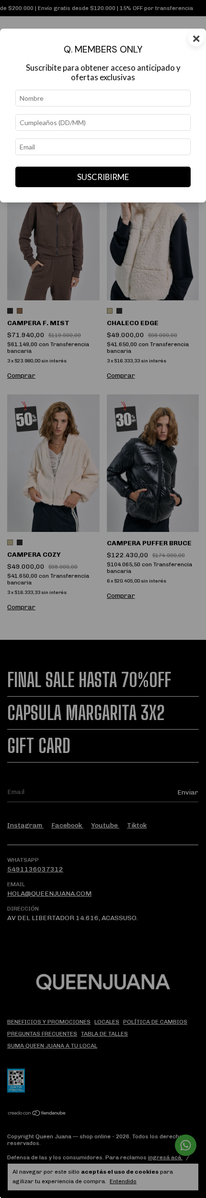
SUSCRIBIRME (103, 177)
